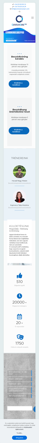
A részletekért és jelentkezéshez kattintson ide (11, 40)
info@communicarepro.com (20, 9)
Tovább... (20, 433)
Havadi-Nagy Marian (19, 181)
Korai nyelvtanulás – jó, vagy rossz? (18, 373)
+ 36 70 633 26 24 (20, 6)
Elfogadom (19, 438)
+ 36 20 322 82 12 (20, 4)
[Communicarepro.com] (19, 20)
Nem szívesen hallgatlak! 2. (17, 396)
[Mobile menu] (32, 17)
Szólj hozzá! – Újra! (15, 384)
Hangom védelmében (15, 379)
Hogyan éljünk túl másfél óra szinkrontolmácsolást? (18, 390)
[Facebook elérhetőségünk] (19, 11)
